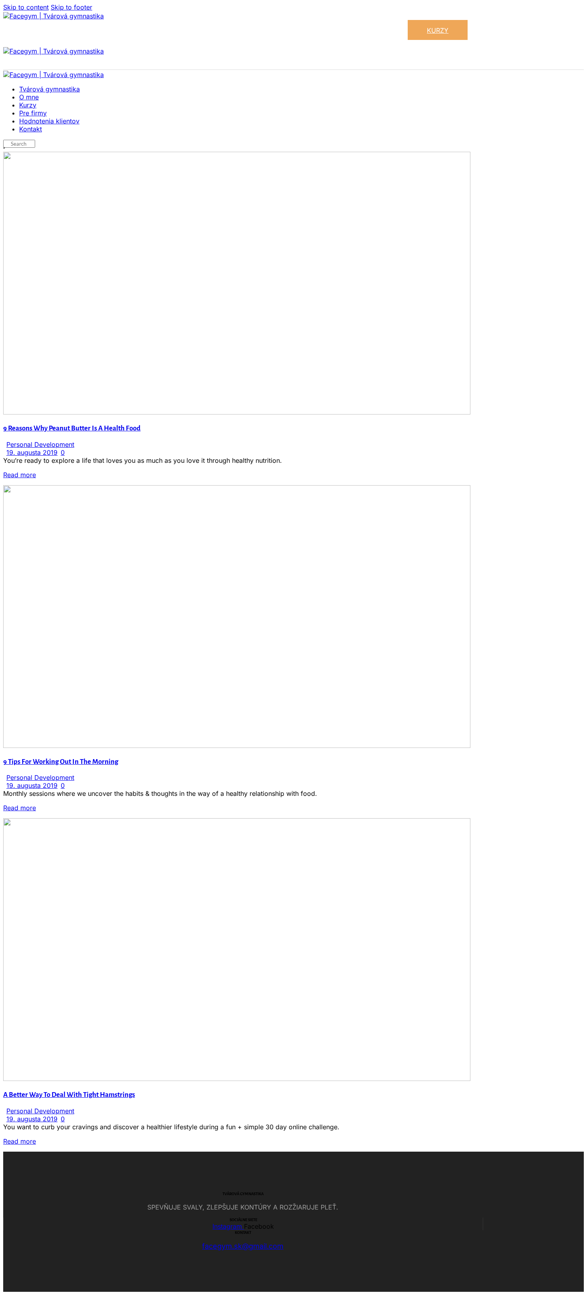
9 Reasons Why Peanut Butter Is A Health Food (72, 428)
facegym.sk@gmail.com (243, 1246)
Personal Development (40, 444)
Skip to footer (71, 7)
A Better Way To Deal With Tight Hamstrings (69, 1095)
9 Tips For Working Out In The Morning (60, 761)
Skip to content (26, 7)
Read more (19, 475)
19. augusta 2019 (32, 452)
